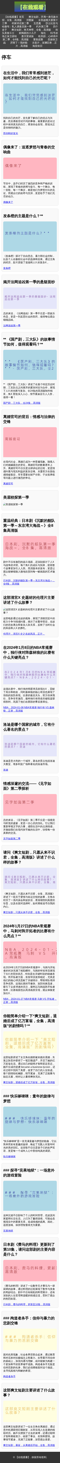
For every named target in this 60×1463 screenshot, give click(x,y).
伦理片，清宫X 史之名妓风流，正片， (24, 633)
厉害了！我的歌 (19, 42)
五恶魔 (37, 23)
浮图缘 (30, 20)
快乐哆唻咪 (9, 1156)
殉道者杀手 (9, 1376)
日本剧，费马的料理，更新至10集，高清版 (26, 1304)
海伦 (43, 33)
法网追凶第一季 (11, 325)
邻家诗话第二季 (20, 23)
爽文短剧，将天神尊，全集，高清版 (31, 29)
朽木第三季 (42, 26)
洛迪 (5, 770)
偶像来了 (8, 202)
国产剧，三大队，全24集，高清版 (21, 403)
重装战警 (38, 39)
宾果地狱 (8, 1230)
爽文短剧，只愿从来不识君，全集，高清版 (26, 912)
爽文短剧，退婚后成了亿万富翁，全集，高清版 (29, 1082)
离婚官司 (8, 483)
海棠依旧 (37, 46)
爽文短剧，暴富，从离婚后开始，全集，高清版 (29, 1445)
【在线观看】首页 (14, 17)
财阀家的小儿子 (27, 33)
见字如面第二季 (11, 838)
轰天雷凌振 (27, 36)
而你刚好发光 (10, 133)
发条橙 (7, 268)
